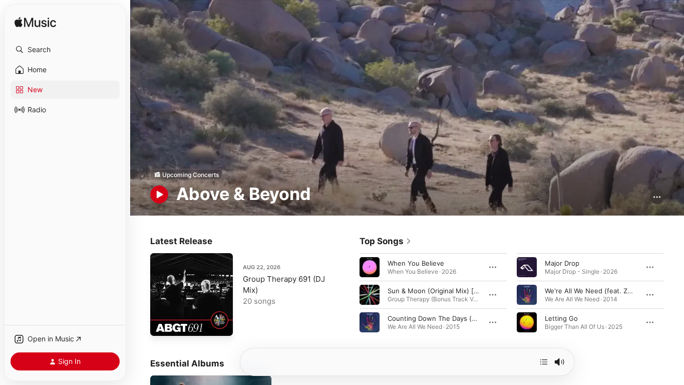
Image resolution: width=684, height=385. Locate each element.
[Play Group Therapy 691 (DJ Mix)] (162, 323)
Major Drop (562, 263)
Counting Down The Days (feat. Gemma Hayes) (462, 318)
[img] (35, 23)
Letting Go (561, 318)
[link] (386, 241)
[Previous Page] (350, 295)
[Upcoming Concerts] (186, 174)
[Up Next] (544, 362)
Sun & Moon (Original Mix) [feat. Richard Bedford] (465, 291)
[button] (65, 49)
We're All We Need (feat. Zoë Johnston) (607, 291)
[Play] (159, 194)
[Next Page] (674, 295)
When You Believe (416, 263)
